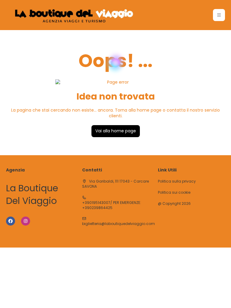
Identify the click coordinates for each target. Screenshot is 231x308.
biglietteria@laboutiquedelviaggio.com (118, 223)
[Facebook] (10, 221)
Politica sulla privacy (177, 181)
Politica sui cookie (174, 192)
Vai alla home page (115, 131)
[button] (219, 15)
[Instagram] (25, 221)
